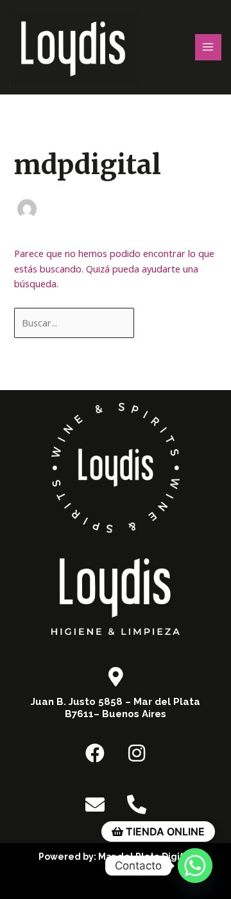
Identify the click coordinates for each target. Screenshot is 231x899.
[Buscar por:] (75, 322)
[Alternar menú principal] (208, 47)
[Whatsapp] (195, 865)
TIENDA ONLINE (164, 831)
